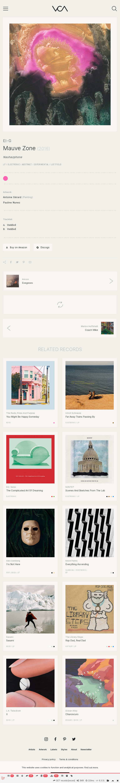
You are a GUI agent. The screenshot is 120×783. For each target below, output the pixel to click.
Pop (8, 573)
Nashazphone (12, 157)
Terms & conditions (68, 759)
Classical (69, 570)
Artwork (43, 749)
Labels (53, 749)
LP (4, 164)
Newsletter (86, 749)
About (74, 749)
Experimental (41, 164)
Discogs (45, 247)
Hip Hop (68, 646)
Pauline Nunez (11, 202)
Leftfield (56, 164)
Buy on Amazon (18, 247)
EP (66, 573)
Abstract (27, 164)
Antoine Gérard (12, 197)
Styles (64, 749)
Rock (8, 423)
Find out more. (91, 767)
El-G (7, 140)
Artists (32, 749)
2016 (44, 148)
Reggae (68, 720)
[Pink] (5, 178)
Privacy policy (48, 759)
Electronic (14, 164)
